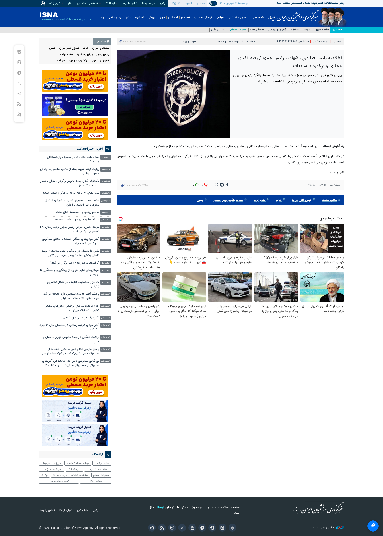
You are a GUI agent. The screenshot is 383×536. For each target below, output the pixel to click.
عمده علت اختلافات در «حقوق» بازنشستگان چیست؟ (73, 159)
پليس (200, 200)
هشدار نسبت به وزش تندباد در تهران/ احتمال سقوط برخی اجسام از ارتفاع (72, 202)
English (176, 3)
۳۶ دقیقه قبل (105, 193)
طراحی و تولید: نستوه (324, 528)
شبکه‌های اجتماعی (87, 3)
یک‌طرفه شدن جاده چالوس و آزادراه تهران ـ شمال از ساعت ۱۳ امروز (69, 183)
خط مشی (82, 510)
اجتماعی (173, 17)
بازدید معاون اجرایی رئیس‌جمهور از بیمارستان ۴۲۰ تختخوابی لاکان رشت (69, 229)
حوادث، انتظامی (237, 30)
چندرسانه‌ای (114, 17)
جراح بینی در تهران (51, 463)
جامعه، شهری (322, 30)
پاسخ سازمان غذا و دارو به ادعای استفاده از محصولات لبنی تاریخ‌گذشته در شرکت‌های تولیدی (70, 351)
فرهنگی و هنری (203, 17)
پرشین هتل (95, 481)
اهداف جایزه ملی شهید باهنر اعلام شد (76, 220)
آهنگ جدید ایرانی (98, 469)
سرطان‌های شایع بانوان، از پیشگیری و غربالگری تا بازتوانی (69, 272)
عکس (128, 17)
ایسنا (293, 14)
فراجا (279, 200)
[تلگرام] (201, 528)
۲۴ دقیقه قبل (105, 169)
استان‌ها (139, 17)
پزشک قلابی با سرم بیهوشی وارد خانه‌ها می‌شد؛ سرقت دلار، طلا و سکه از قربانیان (71, 296)
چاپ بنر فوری (102, 463)
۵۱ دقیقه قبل (105, 220)
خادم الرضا (260, 200)
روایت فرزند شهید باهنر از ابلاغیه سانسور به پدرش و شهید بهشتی (69, 171)
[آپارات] (151, 528)
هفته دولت (66, 54)
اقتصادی (186, 17)
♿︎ (373, 526)
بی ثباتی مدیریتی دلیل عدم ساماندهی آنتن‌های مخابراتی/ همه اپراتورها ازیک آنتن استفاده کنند (70, 363)
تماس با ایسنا (129, 3)
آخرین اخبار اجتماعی (90, 148)
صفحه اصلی (258, 17)
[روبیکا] (231, 528)
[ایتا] (221, 528)
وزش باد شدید (84, 54)
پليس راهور (102, 54)
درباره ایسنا (148, 3)
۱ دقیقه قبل (106, 157)
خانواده (294, 30)
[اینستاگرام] (171, 528)
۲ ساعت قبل (105, 294)
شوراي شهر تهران (69, 48)
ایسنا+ (100, 17)
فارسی (201, 3)
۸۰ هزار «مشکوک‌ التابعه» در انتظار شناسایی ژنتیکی (73, 284)
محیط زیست (257, 30)
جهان (162, 17)
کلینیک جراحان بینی (59, 481)
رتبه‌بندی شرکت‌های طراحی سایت (71, 475)
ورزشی (151, 17)
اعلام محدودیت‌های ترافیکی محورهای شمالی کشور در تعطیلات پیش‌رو (72, 308)
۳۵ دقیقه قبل (105, 181)
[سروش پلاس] (211, 528)
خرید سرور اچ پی (52, 469)
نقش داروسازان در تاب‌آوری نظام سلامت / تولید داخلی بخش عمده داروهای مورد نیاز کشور (70, 253)
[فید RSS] (161, 528)
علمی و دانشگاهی (237, 17)
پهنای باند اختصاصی (78, 463)
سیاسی (220, 17)
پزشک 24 (74, 469)
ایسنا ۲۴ (110, 3)
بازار (70, 3)
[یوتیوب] (191, 528)
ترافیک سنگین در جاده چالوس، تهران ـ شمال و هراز (71, 339)
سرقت (61, 60)
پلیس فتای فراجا (302, 200)
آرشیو (163, 3)
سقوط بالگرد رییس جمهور (228, 200)
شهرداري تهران (100, 48)
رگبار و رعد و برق (77, 60)
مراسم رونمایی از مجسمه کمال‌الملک (77, 212)
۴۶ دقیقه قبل (105, 212)
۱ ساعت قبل (106, 227)
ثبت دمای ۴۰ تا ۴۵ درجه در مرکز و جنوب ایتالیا (71, 193)
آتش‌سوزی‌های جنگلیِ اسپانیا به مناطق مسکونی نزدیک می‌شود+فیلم (70, 241)
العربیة (189, 3)
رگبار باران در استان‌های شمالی (81, 318)
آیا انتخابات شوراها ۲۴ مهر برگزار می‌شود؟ (74, 263)
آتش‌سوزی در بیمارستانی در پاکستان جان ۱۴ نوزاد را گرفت (69, 327)
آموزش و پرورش (277, 30)
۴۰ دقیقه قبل (105, 200)
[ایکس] (181, 528)
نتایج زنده (55, 3)
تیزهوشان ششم (101, 475)
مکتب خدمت (329, 200)
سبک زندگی (217, 30)
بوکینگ (44, 475)
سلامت (306, 30)
